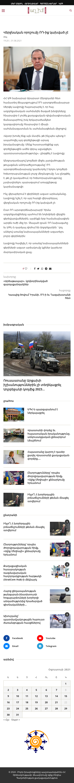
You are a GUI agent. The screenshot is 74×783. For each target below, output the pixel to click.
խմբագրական (13, 324)
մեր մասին (17, 3)
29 (65, 708)
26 (36, 708)
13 (46, 696)
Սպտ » (15, 719)
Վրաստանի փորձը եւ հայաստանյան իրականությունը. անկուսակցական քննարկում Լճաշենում (49, 435)
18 (26, 702)
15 (65, 696)
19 (36, 702)
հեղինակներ (31, 3)
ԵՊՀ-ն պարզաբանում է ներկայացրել (43, 411)
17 (17, 702)
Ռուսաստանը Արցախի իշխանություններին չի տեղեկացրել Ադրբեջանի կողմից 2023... (32, 384)
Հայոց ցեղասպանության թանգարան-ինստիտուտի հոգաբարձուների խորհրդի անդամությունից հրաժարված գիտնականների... (22, 597)
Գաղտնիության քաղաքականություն (37, 777)
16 (8, 702)
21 (56, 702)
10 (17, 696)
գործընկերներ (48, 3)
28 (56, 708)
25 (26, 708)
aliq (5, 36)
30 (8, 714)
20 (46, 702)
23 (8, 708)
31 (17, 714)
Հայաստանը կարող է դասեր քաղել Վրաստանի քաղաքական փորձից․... (48, 455)
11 (26, 696)
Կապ (61, 3)
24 (17, 708)
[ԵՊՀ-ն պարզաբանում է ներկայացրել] (13, 414)
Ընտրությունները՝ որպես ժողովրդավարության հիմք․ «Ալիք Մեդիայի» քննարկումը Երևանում (46, 477)
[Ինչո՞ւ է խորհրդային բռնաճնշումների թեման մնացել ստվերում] (13, 500)
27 (46, 708)
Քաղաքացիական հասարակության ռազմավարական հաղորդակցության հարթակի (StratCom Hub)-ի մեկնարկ (22, 572)
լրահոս (8, 400)
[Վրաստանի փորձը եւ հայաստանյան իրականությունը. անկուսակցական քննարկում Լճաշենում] (13, 435)
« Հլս (6, 719)
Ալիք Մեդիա (54, 775)
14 (56, 696)
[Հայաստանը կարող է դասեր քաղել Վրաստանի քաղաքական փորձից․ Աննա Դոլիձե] (13, 457)
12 (36, 696)
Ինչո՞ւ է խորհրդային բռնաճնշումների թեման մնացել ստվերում (48, 498)
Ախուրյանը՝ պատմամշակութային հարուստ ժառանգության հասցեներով (24, 619)
